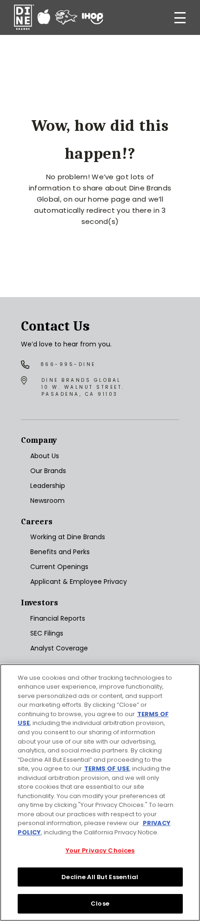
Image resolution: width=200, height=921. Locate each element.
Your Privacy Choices (100, 850)
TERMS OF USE (106, 768)
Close (100, 903)
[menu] (180, 18)
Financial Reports (57, 618)
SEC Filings (46, 633)
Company (39, 440)
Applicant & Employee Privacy (78, 581)
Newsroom (47, 500)
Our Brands (48, 470)
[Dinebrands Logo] (58, 17)
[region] (100, 792)
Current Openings (59, 566)
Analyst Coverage (59, 648)
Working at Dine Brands (67, 537)
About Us (44, 455)
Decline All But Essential (99, 877)
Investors (39, 603)
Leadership (47, 485)
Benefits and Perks (60, 551)
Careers (37, 522)
